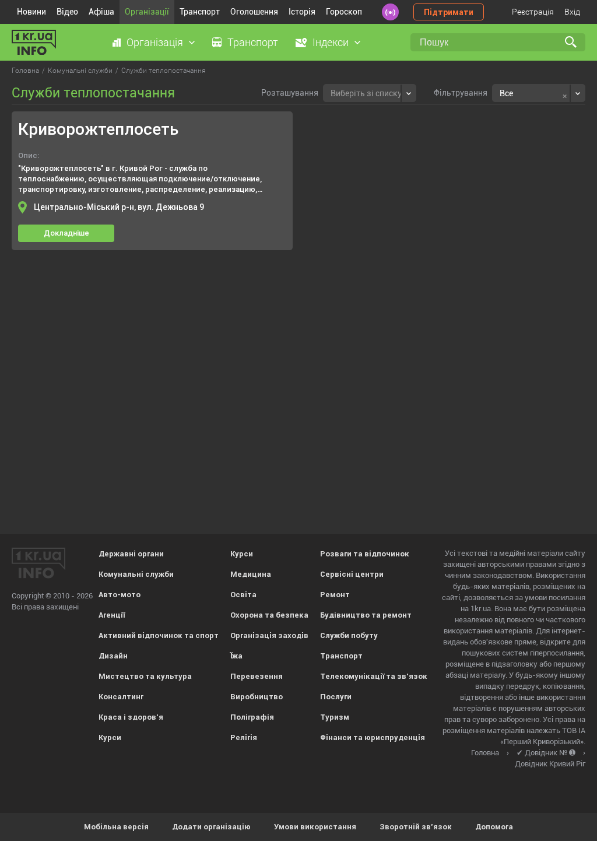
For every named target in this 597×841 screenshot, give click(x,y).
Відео (67, 11)
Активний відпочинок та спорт (159, 635)
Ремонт (335, 594)
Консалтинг (121, 696)
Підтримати (448, 12)
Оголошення (254, 11)
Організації (147, 11)
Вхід (572, 11)
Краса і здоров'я (131, 717)
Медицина (250, 574)
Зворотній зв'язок (416, 826)
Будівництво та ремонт (366, 615)
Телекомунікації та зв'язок (373, 676)
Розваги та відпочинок (364, 553)
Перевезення (256, 676)
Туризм (334, 717)
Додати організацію (211, 826)
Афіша (101, 11)
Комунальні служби (136, 574)
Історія (302, 11)
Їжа (236, 655)
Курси (110, 737)
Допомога (494, 826)
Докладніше (66, 233)
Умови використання (315, 826)
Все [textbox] (506, 93)
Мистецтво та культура (145, 676)
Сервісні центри (352, 574)
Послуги (336, 696)
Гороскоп (344, 11)
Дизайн (113, 655)
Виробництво (256, 696)
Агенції (112, 615)
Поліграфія (252, 717)
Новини (31, 11)
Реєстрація (533, 11)
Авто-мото (120, 594)
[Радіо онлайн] (390, 11)
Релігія (243, 737)
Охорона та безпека (269, 615)
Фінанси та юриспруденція (372, 737)
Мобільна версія (116, 826)
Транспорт (200, 11)
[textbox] (366, 92)
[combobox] (369, 93)
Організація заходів (269, 635)
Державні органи (131, 553)
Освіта (243, 594)
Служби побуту (349, 635)
